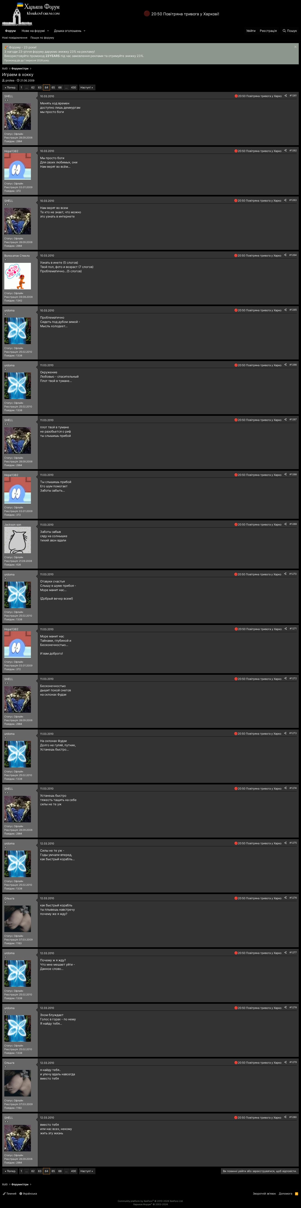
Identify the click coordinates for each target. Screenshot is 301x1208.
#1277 (293, 952)
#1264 (293, 255)
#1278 (293, 1007)
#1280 (293, 1117)
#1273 (293, 733)
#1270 (293, 573)
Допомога (285, 1193)
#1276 (293, 897)
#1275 (293, 842)
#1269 (293, 523)
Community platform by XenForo (150, 1201)
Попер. (11, 87)
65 (53, 87)
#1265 (293, 309)
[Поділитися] (285, 95)
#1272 (293, 678)
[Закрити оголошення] (295, 47)
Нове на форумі (33, 31)
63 (39, 87)
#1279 (293, 1062)
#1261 (293, 95)
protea (10, 80)
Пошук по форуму (42, 37)
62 (33, 87)
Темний (11, 1193)
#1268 (293, 474)
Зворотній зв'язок (264, 1193)
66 (60, 87)
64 (46, 87)
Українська (29, 1193)
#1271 (293, 628)
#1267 (293, 419)
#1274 (293, 788)
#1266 (293, 364)
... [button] (26, 87)
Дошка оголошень (67, 31)
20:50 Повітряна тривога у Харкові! (185, 14)
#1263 (293, 200)
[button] (48, 31)
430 (73, 87)
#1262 (293, 150)
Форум (10, 31)
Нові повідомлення (14, 37)
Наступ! (85, 87)
